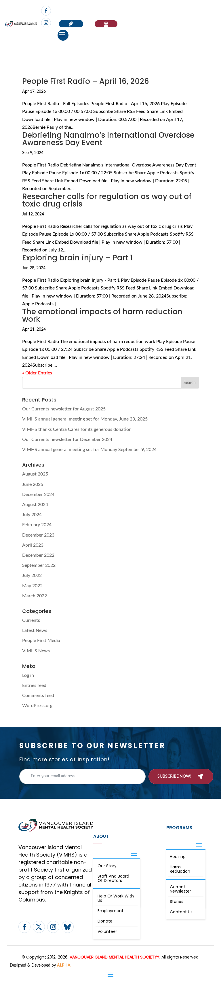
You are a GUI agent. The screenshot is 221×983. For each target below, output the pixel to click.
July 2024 (32, 514)
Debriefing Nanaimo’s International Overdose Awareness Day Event (108, 139)
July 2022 (32, 575)
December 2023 (38, 535)
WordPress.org (37, 705)
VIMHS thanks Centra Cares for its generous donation (77, 429)
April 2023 (32, 545)
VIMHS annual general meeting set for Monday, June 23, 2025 (85, 419)
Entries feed (34, 685)
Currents (31, 620)
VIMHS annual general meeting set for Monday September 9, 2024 (89, 449)
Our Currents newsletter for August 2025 (64, 409)
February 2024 (37, 524)
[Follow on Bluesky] (68, 927)
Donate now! (71, 24)
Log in (28, 675)
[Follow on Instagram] (46, 23)
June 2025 (32, 484)
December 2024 (38, 494)
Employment (110, 911)
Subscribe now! (174, 776)
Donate (105, 921)
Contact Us (181, 912)
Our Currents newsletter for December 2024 (67, 439)
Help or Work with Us (116, 898)
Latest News (34, 630)
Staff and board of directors (113, 878)
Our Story (107, 866)
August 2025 (35, 474)
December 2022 (38, 555)
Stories (176, 901)
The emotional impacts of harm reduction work (102, 315)
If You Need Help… (106, 24)
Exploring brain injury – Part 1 (77, 258)
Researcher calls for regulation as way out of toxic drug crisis (106, 200)
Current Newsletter (180, 889)
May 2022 (32, 586)
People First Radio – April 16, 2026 (85, 81)
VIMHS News (36, 651)
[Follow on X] (39, 927)
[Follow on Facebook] (46, 11)
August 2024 (35, 504)
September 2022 (39, 565)
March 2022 (34, 596)
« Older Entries (37, 373)
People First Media (41, 640)
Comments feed (38, 695)
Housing (178, 856)
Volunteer (107, 931)
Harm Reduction (180, 869)
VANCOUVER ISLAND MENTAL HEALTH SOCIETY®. (115, 957)
